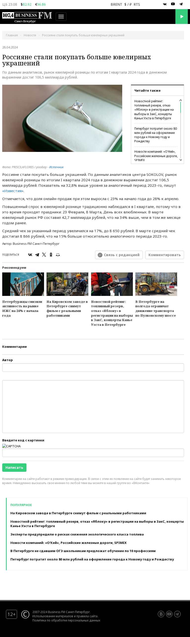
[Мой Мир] (58, 255)
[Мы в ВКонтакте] (165, 4)
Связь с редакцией (122, 254)
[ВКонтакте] (30, 255)
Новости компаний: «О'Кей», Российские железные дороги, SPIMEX (156, 155)
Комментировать (164, 254)
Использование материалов (52, 616)
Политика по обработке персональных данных (66, 620)
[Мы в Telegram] (181, 4)
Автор (7, 360)
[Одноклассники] (51, 255)
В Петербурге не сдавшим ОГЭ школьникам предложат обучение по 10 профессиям (83, 551)
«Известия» (13, 190)
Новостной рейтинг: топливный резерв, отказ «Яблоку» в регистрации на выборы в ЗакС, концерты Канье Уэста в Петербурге (154, 109)
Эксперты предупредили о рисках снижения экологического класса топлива (77, 534)
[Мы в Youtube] (173, 4)
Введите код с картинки (23, 440)
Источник (56, 167)
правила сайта (86, 616)
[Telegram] (37, 255)
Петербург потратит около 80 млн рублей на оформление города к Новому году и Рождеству (155, 134)
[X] (44, 255)
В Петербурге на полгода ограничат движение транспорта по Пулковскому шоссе (155, 308)
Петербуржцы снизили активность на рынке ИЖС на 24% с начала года (22, 308)
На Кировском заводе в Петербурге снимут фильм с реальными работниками (67, 308)
